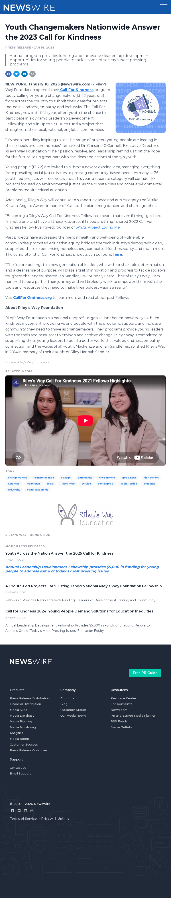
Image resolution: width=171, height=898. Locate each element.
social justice (128, 483)
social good (105, 483)
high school (151, 477)
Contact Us (18, 767)
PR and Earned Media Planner (133, 715)
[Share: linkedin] (24, 74)
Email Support (20, 773)
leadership (33, 483)
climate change (44, 477)
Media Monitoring (23, 727)
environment (107, 477)
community (85, 477)
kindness (13, 483)
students (149, 483)
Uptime (63, 819)
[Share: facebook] (8, 74)
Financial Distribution (25, 704)
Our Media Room (73, 715)
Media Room (19, 738)
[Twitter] (19, 810)
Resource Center (123, 698)
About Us (67, 698)
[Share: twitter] (16, 74)
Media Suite (19, 710)
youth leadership (38, 489)
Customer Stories (73, 710)
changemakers (17, 477)
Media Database (22, 715)
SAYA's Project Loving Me (98, 227)
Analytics (16, 733)
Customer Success (24, 744)
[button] (163, 7)
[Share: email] (32, 74)
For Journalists (121, 704)
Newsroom (119, 710)
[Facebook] (12, 810)
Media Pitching (21, 721)
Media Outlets (121, 727)
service (86, 483)
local (50, 483)
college (66, 477)
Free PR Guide (145, 673)
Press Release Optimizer (28, 750)
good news (129, 477)
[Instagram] (32, 810)
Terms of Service (23, 819)
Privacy (47, 819)
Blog (63, 704)
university (14, 489)
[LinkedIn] (25, 810)
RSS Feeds (119, 721)
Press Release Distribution (30, 698)
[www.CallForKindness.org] (141, 107)
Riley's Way (68, 483)
